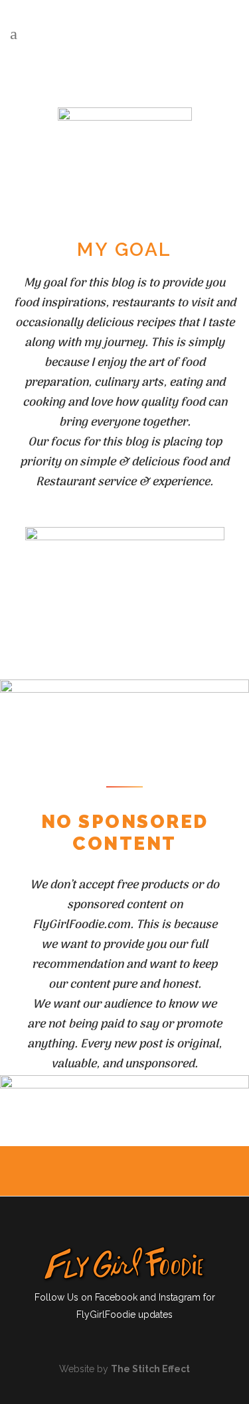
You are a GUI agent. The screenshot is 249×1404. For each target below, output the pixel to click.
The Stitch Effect (150, 1369)
